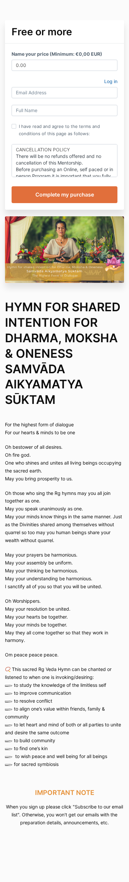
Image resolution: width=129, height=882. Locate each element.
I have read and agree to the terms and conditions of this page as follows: (59, 130)
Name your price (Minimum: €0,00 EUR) (57, 54)
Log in (110, 81)
